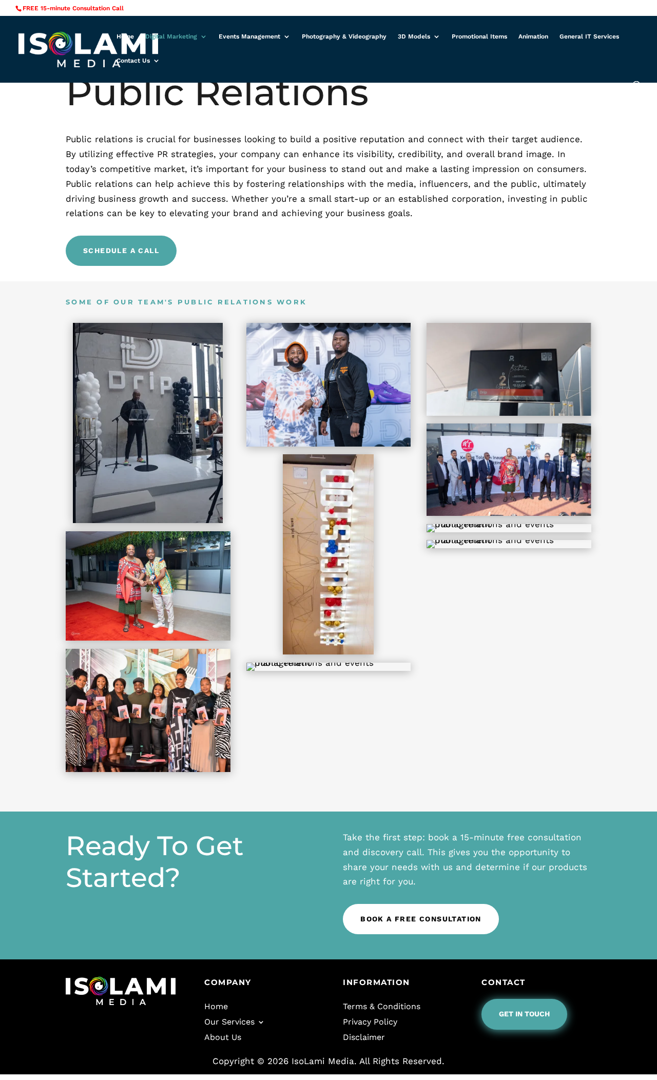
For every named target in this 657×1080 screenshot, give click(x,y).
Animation (533, 36)
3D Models (414, 36)
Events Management (249, 36)
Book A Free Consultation (420, 919)
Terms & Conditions (381, 1005)
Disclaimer (364, 1036)
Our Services (229, 1021)
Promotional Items (479, 36)
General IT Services (589, 36)
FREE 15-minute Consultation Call (73, 8)
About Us (222, 1036)
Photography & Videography (344, 36)
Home (125, 36)
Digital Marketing (171, 36)
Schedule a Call (121, 250)
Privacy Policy (370, 1021)
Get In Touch (524, 1014)
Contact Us (133, 60)
